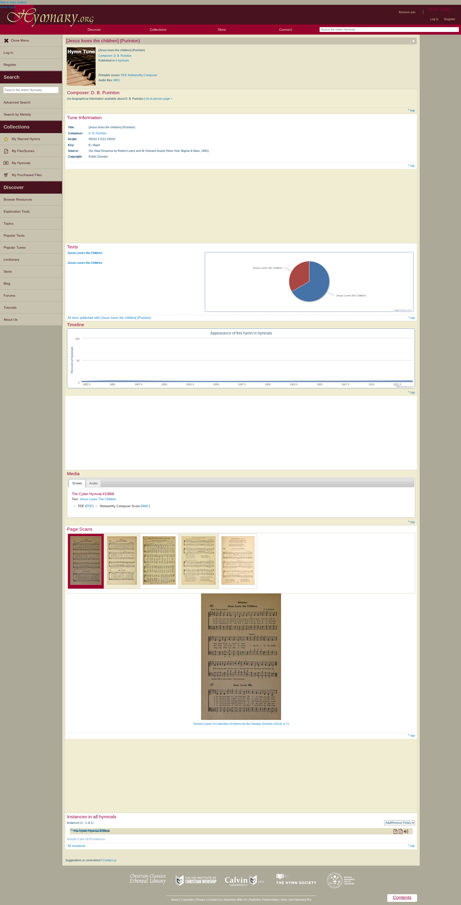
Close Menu (20, 40)
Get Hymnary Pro (300, 899)
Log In (8, 53)
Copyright (187, 899)
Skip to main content (13, 2)
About (175, 899)
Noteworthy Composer (142, 75)
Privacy (200, 899)
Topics (8, 223)
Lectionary (11, 259)
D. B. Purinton (98, 133)
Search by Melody (17, 114)
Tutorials (10, 307)
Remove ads (407, 12)
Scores (77, 483)
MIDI (117, 80)
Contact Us (214, 899)
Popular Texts (14, 235)
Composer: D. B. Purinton (115, 55)
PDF (124, 75)
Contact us (109, 860)
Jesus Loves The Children (98, 499)
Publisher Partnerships (264, 899)
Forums (9, 295)
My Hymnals (21, 163)
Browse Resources (18, 199)
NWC (145, 506)
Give (284, 899)
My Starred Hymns (26, 139)
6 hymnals (122, 60)
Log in (434, 19)
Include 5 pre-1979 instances (86, 839)
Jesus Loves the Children (84, 253)
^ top (411, 110)
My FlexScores (23, 151)
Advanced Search (17, 102)
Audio (93, 483)
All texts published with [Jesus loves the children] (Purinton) (109, 318)
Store (222, 29)
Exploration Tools (17, 211)
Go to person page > (159, 98)
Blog (7, 283)
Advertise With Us (235, 899)
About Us (11, 319)
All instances (76, 846)
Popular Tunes (15, 247)
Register (449, 19)
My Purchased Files (27, 175)
